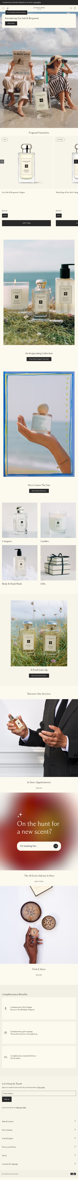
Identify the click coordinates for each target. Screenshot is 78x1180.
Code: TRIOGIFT (46, 2)
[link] (26, 162)
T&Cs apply (41, 1087)
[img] (75, 8)
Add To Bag (26, 223)
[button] (3, 8)
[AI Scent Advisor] (7, 8)
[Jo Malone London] (39, 8)
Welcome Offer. (21, 1108)
